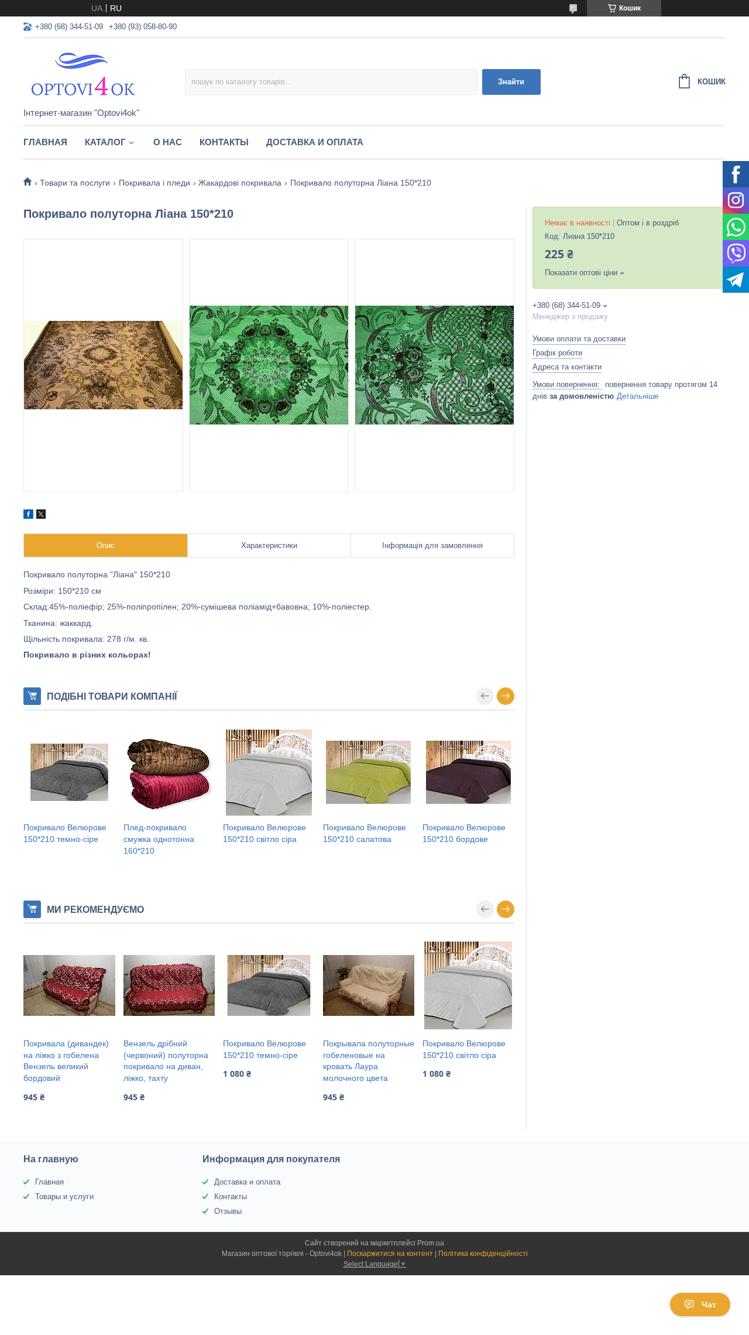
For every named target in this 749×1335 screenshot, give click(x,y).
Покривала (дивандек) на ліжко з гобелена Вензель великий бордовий (66, 1061)
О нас (167, 142)
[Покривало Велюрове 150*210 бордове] (468, 772)
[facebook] (28, 516)
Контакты (224, 142)
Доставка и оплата (314, 142)
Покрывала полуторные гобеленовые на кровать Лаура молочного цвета (368, 1061)
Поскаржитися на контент (390, 1254)
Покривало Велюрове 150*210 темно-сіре (64, 833)
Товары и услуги (64, 1196)
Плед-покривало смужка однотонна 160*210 (158, 839)
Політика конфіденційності (483, 1254)
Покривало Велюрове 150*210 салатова (364, 833)
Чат (709, 1304)
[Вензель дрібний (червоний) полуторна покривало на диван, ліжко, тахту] (169, 985)
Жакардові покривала (239, 182)
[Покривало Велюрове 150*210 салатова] (369, 772)
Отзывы (228, 1211)
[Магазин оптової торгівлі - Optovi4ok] (104, 73)
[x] (41, 516)
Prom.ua (430, 1243)
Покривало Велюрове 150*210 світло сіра (264, 833)
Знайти (511, 81)
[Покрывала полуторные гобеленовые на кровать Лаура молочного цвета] (369, 985)
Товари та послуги (75, 182)
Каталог (105, 142)
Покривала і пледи (154, 182)
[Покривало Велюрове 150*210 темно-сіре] (69, 772)
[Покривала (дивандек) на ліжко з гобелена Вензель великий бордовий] (69, 985)
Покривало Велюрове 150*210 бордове (464, 833)
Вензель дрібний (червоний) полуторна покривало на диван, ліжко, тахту (165, 1061)
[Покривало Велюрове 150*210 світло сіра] (269, 772)
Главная (45, 142)
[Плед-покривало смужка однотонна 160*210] (169, 772)
